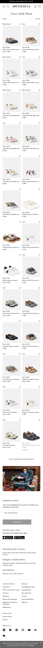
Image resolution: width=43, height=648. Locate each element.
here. (32, 645)
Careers (24, 596)
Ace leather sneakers (10, 412)
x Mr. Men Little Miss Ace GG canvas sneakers (18, 214)
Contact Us (6, 587)
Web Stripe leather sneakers (32, 82)
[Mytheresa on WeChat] (4, 636)
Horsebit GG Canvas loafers (31, 313)
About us (25, 584)
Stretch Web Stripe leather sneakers (15, 82)
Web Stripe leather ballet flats (13, 49)
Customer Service (9, 584)
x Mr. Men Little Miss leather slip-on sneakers (18, 181)
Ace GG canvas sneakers (11, 379)
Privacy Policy (7, 616)
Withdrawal (7, 607)
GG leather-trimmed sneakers (13, 313)
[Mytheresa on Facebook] (10, 630)
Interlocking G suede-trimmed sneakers (16, 247)
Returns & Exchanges (10, 599)
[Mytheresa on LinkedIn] (4, 630)
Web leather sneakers (10, 280)
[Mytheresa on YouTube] (29, 630)
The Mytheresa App (28, 587)
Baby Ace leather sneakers (31, 412)
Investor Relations (28, 599)
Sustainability (26, 590)
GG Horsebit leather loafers (31, 445)
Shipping (6, 596)
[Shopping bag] (39, 6)
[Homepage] (21, 6)
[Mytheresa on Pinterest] (16, 630)
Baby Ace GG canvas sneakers (32, 346)
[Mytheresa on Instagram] (23, 630)
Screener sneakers (9, 445)
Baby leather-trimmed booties (32, 247)
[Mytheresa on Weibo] (35, 630)
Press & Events (26, 593)
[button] (20, 24)
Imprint (5, 619)
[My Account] (35, 6)
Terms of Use (7, 613)
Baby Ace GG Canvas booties (32, 280)
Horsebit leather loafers (11, 346)
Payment (6, 593)
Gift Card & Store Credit (11, 590)
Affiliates (25, 602)
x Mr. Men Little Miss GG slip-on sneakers (17, 115)
